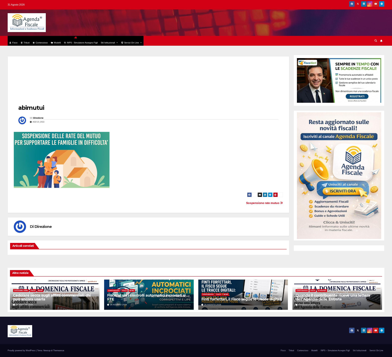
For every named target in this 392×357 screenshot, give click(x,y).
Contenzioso (42, 42)
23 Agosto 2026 (306, 305)
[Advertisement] (148, 77)
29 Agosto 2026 (24, 305)
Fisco (14, 42)
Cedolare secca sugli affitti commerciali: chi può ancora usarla (52, 297)
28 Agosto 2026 (118, 305)
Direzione (38, 118)
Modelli (57, 42)
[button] (376, 40)
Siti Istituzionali (108, 42)
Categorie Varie (21, 290)
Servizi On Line (131, 42)
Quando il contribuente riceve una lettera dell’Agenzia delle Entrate (333, 297)
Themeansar (58, 350)
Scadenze (322, 290)
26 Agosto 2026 (212, 305)
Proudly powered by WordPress (22, 350)
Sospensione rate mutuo (263, 203)
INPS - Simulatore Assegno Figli (82, 42)
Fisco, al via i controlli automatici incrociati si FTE (146, 297)
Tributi (27, 42)
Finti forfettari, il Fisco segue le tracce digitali (241, 299)
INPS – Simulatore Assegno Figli (335, 350)
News (40, 290)
